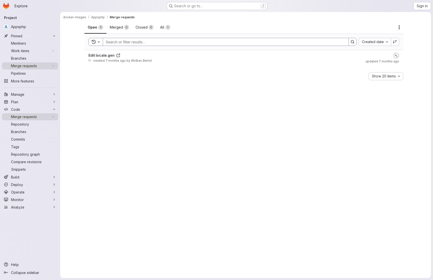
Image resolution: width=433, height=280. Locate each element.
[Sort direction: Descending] (395, 42)
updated (382, 61)
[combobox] (375, 42)
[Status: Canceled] (396, 56)
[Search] (353, 42)
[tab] (95, 27)
